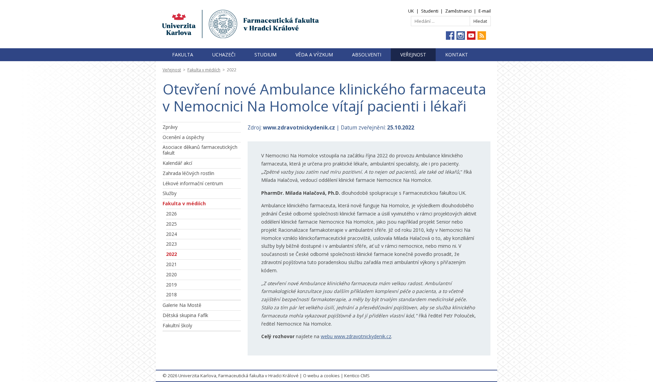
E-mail (485, 11)
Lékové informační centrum (193, 183)
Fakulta (182, 54)
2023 (171, 244)
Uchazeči (223, 54)
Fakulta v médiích (203, 70)
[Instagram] (460, 35)
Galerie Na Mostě (182, 305)
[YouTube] (471, 35)
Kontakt (456, 54)
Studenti (429, 11)
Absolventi (366, 54)
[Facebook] (450, 35)
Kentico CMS (357, 375)
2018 (171, 294)
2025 (171, 224)
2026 (171, 213)
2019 (171, 284)
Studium (265, 54)
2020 (171, 274)
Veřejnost (413, 54)
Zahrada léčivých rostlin (188, 173)
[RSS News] (482, 35)
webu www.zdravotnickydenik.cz (356, 336)
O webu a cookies (321, 375)
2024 (171, 234)
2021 (171, 264)
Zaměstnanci (458, 11)
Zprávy (170, 127)
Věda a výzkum (314, 54)
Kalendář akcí (177, 163)
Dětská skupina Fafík (185, 315)
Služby (170, 193)
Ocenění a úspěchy (183, 137)
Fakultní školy (177, 325)
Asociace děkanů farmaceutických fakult (200, 150)
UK (411, 11)
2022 (171, 254)
